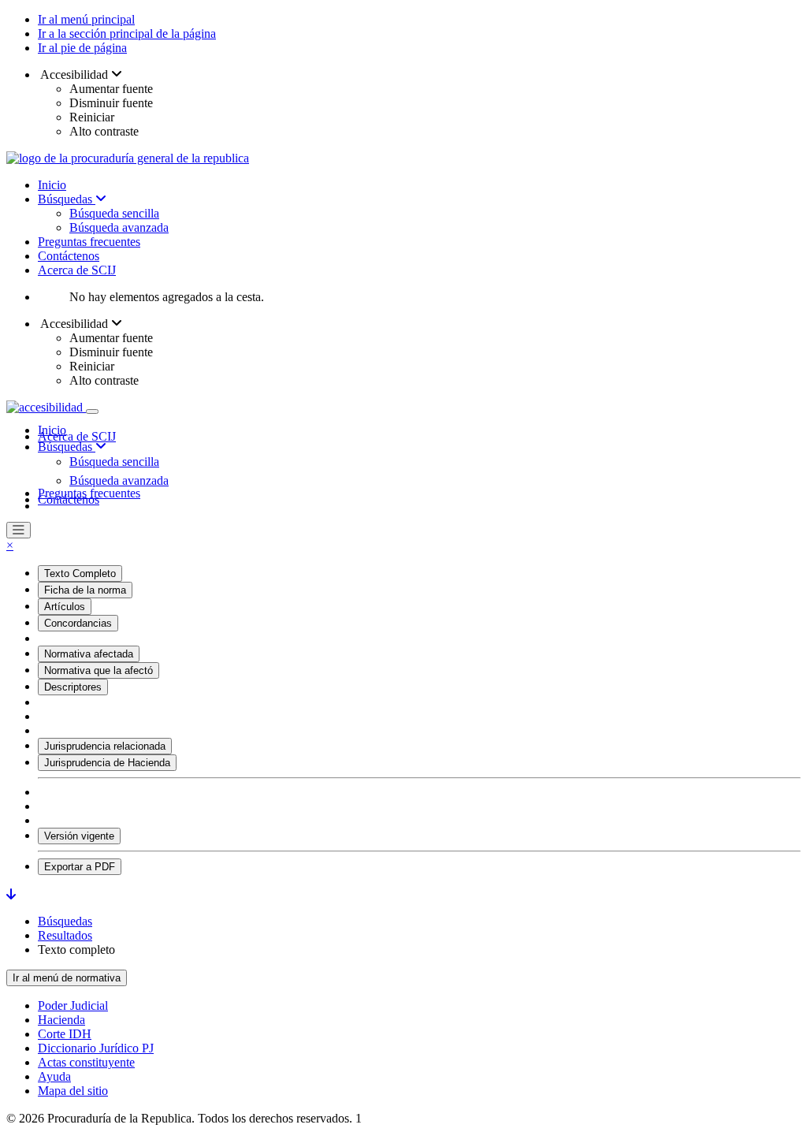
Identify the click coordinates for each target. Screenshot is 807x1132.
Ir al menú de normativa (67, 978)
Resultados (65, 935)
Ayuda (54, 1076)
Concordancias (78, 623)
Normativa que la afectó (98, 670)
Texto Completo (80, 573)
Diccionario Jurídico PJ (96, 1048)
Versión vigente (79, 836)
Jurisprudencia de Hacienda (107, 763)
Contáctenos (68, 256)
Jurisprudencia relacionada (104, 746)
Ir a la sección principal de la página (127, 33)
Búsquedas (66, 199)
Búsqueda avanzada (119, 227)
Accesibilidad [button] (74, 74)
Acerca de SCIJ (77, 270)
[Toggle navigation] (92, 411)
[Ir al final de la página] (11, 894)
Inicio (52, 185)
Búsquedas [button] (66, 446)
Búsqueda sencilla (114, 213)
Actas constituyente (86, 1062)
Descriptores (73, 687)
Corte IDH (64, 1034)
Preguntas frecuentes (89, 241)
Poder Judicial (73, 1005)
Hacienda (61, 1019)
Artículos (64, 607)
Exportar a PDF (79, 867)
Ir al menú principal (86, 19)
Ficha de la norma (85, 590)
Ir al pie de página (82, 47)
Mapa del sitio (73, 1090)
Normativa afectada (88, 654)
